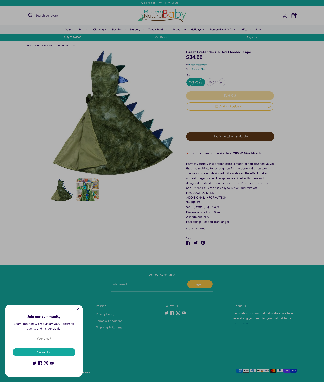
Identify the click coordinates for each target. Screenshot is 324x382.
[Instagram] (46, 363)
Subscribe (44, 352)
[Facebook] (40, 363)
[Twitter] (34, 363)
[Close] (78, 309)
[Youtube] (52, 363)
